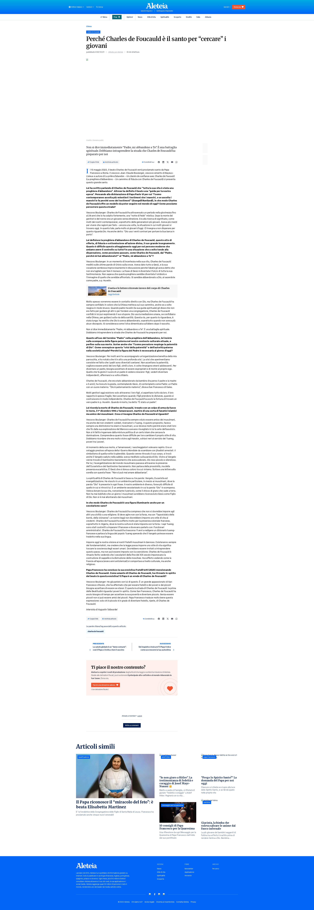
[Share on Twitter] (168, 162)
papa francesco (209, 757)
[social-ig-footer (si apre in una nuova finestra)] (164, 894)
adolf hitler (166, 757)
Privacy (193, 902)
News (140, 17)
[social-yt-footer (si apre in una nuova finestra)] (150, 894)
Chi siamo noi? (137, 902)
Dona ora (237, 7)
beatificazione (83, 757)
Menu (105, 17)
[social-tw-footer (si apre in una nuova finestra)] (159, 894)
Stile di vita (151, 17)
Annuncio (188, 875)
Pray (115, 17)
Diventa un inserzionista (165, 902)
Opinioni (130, 17)
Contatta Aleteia (182, 902)
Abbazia (208, 17)
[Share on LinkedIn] (163, 162)
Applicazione (189, 872)
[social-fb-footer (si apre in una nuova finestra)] (155, 894)
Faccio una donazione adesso (104, 685)
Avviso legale (149, 902)
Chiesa (89, 26)
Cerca (100, 7)
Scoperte (177, 17)
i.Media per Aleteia (115, 52)
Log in (139, 716)
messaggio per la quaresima (172, 805)
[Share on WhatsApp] (176, 162)
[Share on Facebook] (159, 162)
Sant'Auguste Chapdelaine (165, 11)
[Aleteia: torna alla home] (157, 5)
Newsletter (189, 869)
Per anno (215, 869)
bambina (207, 802)
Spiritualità (165, 17)
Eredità (189, 17)
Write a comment (132, 725)
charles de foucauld (96, 631)
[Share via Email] (172, 162)
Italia (198, 17)
